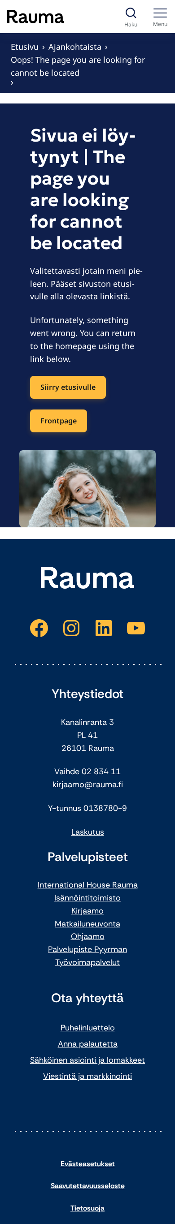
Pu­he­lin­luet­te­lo (88, 1027)
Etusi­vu (25, 46)
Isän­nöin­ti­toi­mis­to (87, 897)
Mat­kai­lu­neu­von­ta (87, 923)
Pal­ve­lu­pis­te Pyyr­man (87, 949)
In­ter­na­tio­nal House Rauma (88, 884)
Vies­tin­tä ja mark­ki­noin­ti (87, 1076)
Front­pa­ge (58, 421)
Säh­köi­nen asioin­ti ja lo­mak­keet (87, 1060)
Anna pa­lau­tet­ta (88, 1044)
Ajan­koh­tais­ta (74, 46)
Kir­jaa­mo (87, 910)
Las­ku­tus (87, 832)
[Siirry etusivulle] (35, 16)
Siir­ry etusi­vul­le (68, 387)
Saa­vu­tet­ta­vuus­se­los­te (88, 1185)
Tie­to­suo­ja (87, 1208)
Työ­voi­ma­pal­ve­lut (87, 962)
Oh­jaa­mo (88, 936)
